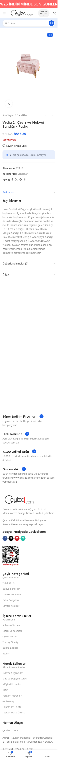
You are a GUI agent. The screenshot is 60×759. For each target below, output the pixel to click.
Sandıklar (22, 115)
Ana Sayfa (8, 115)
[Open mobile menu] (4, 13)
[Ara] (51, 23)
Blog (5, 689)
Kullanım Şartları (11, 625)
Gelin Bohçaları (10, 600)
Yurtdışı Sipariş (10, 642)
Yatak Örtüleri (9, 583)
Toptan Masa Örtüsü (13, 712)
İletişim (6, 653)
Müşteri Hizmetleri (12, 684)
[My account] (54, 13)
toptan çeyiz (9, 701)
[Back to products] (49, 115)
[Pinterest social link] (20, 179)
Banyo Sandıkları (11, 588)
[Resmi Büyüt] (8, 103)
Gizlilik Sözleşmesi (12, 630)
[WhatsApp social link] (25, 179)
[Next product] (53, 115)
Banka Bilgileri (10, 647)
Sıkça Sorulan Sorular (13, 667)
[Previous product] (45, 115)
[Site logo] (22, 13)
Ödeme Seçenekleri (12, 672)
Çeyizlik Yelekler (10, 605)
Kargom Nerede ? (44, 13)
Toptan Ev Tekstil (11, 706)
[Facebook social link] (12, 179)
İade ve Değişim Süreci (14, 678)
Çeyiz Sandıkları (10, 577)
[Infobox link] (23, 416)
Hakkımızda (8, 619)
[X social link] (16, 179)
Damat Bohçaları (11, 594)
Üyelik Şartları (9, 636)
